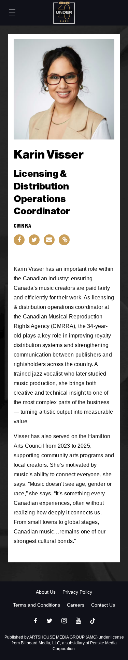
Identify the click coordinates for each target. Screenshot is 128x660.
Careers (75, 605)
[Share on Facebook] (19, 239)
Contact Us (103, 605)
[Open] (92, 620)
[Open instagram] (64, 620)
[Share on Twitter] (34, 239)
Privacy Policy (77, 592)
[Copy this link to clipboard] (64, 239)
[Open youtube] (78, 620)
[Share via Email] (49, 239)
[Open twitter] (49, 620)
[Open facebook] (35, 620)
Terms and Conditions (36, 605)
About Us (46, 592)
